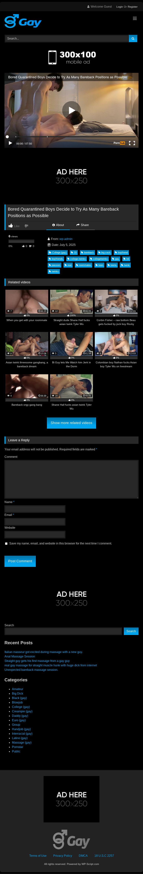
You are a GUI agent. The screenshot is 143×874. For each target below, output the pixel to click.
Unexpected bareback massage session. (31, 669)
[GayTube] (71, 21)
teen (100, 265)
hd (127, 258)
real (70, 265)
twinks (55, 271)
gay (117, 258)
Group (16, 724)
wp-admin (65, 238)
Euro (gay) (19, 720)
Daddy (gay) (20, 715)
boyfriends (57, 258)
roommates (85, 265)
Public (16, 751)
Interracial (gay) (22, 733)
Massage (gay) (21, 742)
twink (127, 265)
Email (9, 514)
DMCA (83, 855)
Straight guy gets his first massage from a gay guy (37, 660)
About (59, 225)
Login (119, 6)
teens (114, 265)
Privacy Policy (62, 855)
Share (84, 225)
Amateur (17, 689)
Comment (10, 456)
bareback (89, 252)
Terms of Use (38, 855)
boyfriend (123, 252)
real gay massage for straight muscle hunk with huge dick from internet (50, 665)
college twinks (78, 258)
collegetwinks (100, 258)
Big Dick (17, 693)
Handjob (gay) (21, 729)
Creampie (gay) (22, 711)
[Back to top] (131, 863)
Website (9, 527)
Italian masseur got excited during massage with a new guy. (43, 652)
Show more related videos (71, 423)
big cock (105, 252)
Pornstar (17, 747)
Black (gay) (19, 698)
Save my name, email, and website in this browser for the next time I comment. (60, 543)
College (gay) (59, 252)
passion (56, 265)
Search (9, 625)
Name (9, 502)
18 (75, 252)
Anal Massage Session (19, 656)
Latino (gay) (20, 738)
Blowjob (17, 702)
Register (133, 6)
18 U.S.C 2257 (104, 855)
